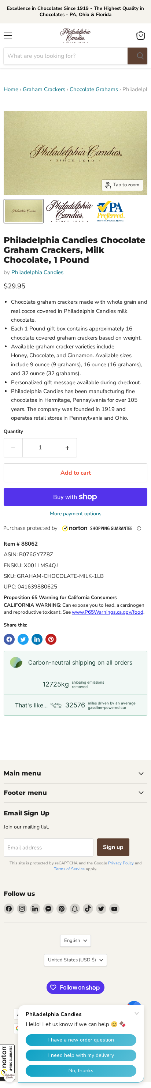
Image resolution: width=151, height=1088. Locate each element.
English (72, 940)
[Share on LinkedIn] (37, 639)
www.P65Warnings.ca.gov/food (107, 612)
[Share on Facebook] (9, 639)
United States (72, 960)
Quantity (13, 431)
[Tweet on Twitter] (23, 639)
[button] (77, 527)
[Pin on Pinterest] (50, 639)
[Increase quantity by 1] (67, 447)
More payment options (76, 514)
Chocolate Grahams (94, 89)
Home (11, 89)
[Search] (137, 56)
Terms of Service (69, 869)
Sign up (113, 847)
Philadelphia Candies (37, 272)
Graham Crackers (44, 89)
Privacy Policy (121, 863)
